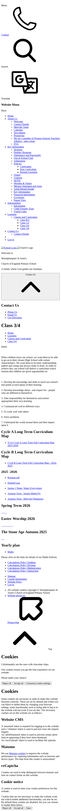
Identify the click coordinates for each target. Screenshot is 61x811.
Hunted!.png (14, 483)
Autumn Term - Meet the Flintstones (25, 499)
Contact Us (13, 231)
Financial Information (24, 194)
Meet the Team (21, 127)
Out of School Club (23, 158)
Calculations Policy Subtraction (23, 571)
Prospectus (19, 135)
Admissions (19, 161)
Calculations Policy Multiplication (24, 568)
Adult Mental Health (24, 189)
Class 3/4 (24, 225)
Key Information (16, 146)
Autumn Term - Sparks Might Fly (24, 493)
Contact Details (21, 124)
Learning (12, 214)
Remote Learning (28, 172)
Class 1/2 (24, 222)
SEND (17, 180)
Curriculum (25, 166)
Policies (17, 163)
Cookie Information (17, 579)
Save (28, 808)
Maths (11, 552)
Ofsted (17, 175)
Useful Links (20, 211)
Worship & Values (23, 183)
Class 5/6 (24, 228)
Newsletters (19, 132)
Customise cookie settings (38, 683)
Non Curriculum (28, 169)
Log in (11, 239)
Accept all (18, 683)
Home (11, 116)
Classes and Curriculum (25, 217)
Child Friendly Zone (24, 208)
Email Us (12, 314)
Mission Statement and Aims (28, 186)
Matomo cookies (17, 753)
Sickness (18, 149)
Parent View (20, 200)
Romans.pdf (14, 477)
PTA (16, 144)
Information (19, 206)
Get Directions (15, 317)
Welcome (18, 121)
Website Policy (15, 582)
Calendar (18, 130)
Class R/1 (25, 220)
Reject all (7, 683)
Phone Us (12, 312)
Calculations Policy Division (22, 565)
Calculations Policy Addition (22, 562)
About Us (12, 118)
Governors (19, 197)
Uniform (18, 177)
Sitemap (11, 576)
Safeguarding (14, 203)
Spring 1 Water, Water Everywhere (25, 488)
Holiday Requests (22, 152)
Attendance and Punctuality (27, 155)
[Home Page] (9, 247)
